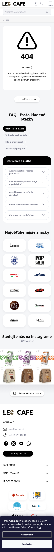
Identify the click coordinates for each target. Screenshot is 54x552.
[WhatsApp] (28, 443)
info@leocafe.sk (16, 429)
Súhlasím (27, 544)
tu (40, 527)
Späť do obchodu (29, 99)
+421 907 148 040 (17, 435)
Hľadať (47, 12)
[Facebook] (5, 443)
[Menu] (50, 3)
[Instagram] (13, 443)
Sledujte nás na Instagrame (29, 393)
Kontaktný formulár (18, 453)
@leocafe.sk (27, 341)
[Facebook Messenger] (20, 443)
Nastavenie (27, 534)
